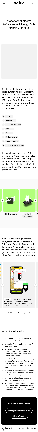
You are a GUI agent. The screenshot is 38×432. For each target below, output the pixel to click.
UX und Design (17, 363)
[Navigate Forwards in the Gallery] (35, 200)
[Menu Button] (4, 3)
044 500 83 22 (19, 416)
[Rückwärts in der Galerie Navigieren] (2, 285)
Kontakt (21, 428)
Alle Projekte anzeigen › (19, 313)
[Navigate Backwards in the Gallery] (2, 200)
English (32, 3)
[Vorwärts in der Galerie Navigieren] (35, 285)
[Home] (19, 3)
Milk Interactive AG (7, 429)
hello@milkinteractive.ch (19, 410)
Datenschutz (31, 428)
